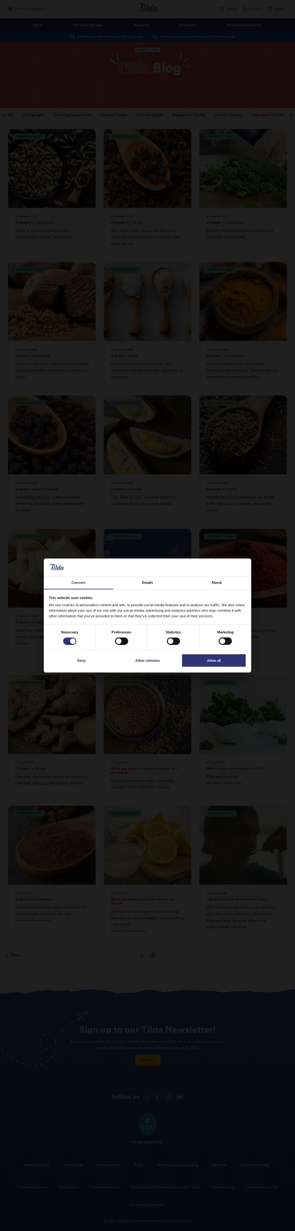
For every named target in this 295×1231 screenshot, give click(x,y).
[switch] (121, 641)
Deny (81, 660)
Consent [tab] (78, 582)
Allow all (214, 660)
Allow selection (147, 660)
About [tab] (217, 582)
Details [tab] (147, 582)
